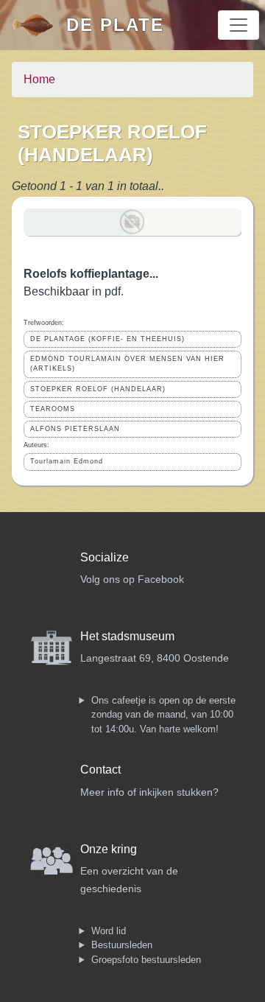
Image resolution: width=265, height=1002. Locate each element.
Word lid (108, 930)
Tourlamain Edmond (66, 461)
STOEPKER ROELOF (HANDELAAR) (98, 389)
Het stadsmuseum (127, 636)
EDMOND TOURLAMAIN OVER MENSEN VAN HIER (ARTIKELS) (127, 363)
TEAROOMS (52, 409)
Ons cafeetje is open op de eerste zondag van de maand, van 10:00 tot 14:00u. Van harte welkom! (163, 715)
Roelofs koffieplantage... (91, 273)
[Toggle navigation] (238, 25)
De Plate (115, 25)
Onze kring (108, 849)
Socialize (104, 557)
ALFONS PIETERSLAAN (75, 428)
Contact (100, 769)
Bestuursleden (121, 944)
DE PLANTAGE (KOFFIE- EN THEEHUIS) (107, 339)
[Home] (39, 25)
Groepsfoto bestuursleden (146, 959)
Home (39, 79)
